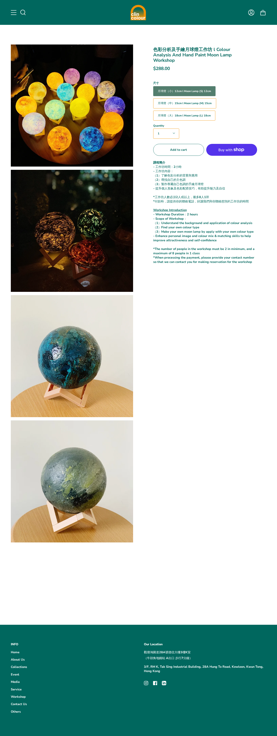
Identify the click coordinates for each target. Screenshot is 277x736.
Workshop (18, 697)
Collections (19, 667)
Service (16, 689)
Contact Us (19, 704)
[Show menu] (14, 12)
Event (15, 674)
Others (16, 711)
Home (15, 652)
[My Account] (251, 12)
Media (15, 682)
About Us (18, 659)
